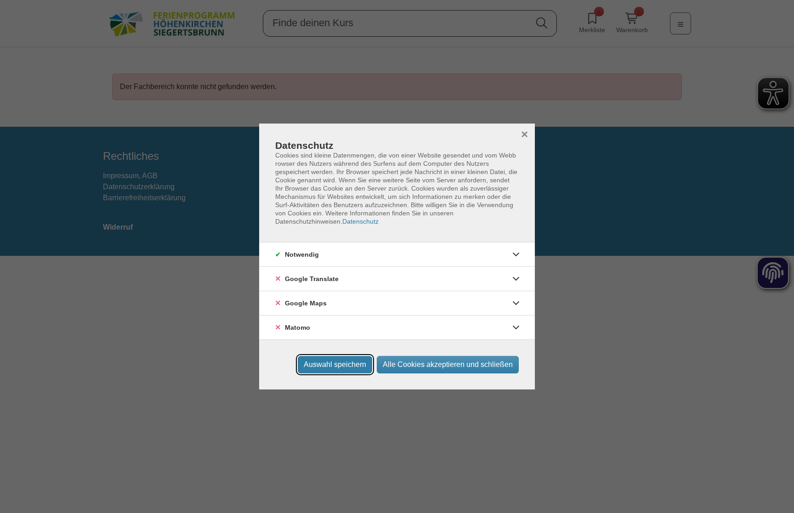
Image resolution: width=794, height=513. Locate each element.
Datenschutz (360, 221)
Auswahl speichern (335, 364)
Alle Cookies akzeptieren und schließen (448, 364)
